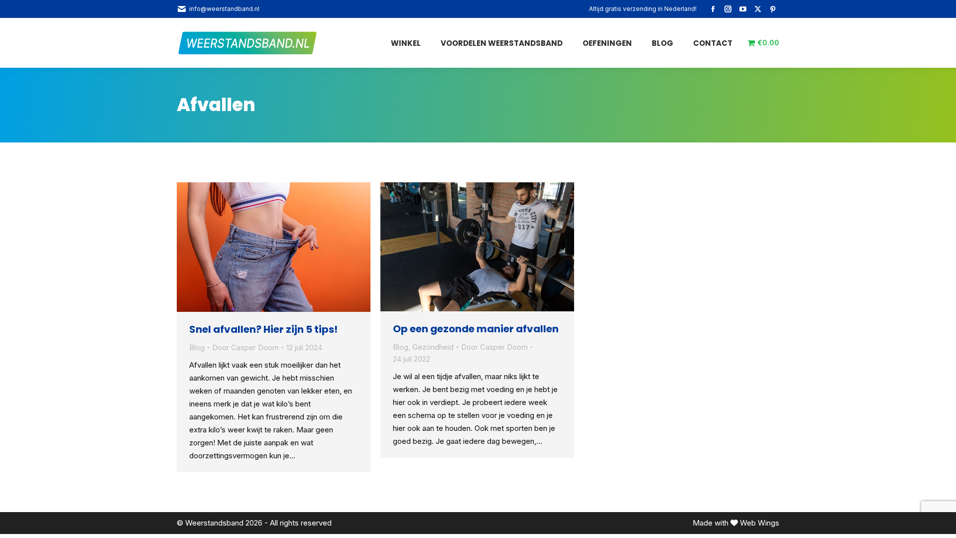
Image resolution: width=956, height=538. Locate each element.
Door (245, 347)
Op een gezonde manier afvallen (476, 329)
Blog (197, 347)
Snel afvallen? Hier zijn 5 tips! (263, 329)
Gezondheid (433, 347)
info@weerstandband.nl (224, 8)
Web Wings (759, 523)
